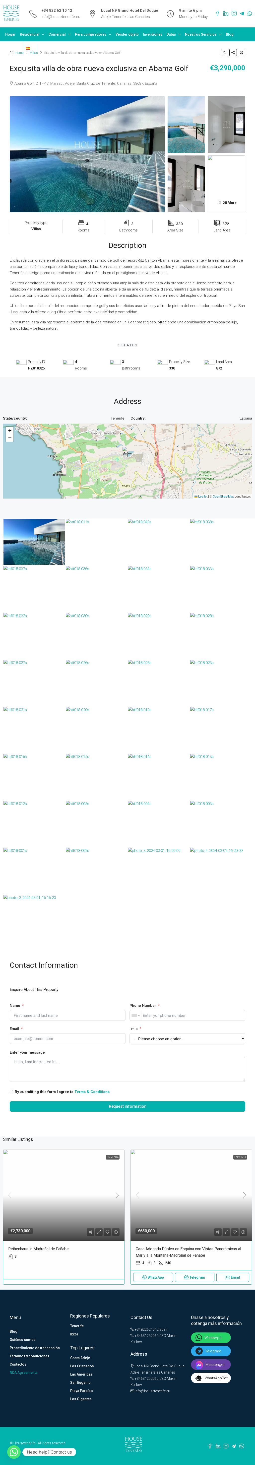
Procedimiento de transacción (35, 1348)
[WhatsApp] (250, 14)
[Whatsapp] (14, 1452)
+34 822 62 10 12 (57, 10)
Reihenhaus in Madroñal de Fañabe (38, 1248)
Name (15, 1005)
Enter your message (27, 1052)
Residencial (29, 34)
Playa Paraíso (81, 1391)
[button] (224, 52)
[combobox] (135, 1015)
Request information (127, 1106)
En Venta (113, 1157)
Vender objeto (127, 34)
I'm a (133, 1028)
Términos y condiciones (29, 1356)
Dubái (171, 34)
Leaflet (202, 496)
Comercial (57, 34)
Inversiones (152, 34)
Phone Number (142, 1005)
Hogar (10, 34)
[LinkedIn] (225, 14)
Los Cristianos (82, 1366)
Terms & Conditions (92, 1092)
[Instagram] (234, 14)
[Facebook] (217, 14)
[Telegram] (242, 14)
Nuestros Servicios (201, 34)
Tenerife (77, 1326)
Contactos (13, 48)
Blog (230, 34)
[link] (64, 1195)
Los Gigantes (81, 1399)
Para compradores (90, 34)
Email (14, 1028)
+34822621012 (146, 1329)
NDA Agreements (24, 1373)
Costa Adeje (80, 1358)
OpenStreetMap (223, 496)
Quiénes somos (23, 1340)
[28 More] (226, 183)
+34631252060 (146, 1336)
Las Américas (81, 1374)
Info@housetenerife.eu (61, 16)
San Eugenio (80, 1383)
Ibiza (74, 1334)
